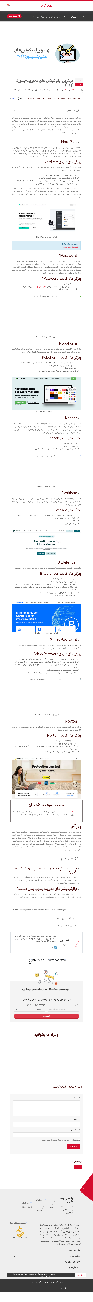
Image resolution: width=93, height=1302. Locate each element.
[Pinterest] (50, 1288)
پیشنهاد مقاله (13, 16)
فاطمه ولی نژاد (76, 90)
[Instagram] (35, 1288)
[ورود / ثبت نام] (16, 5)
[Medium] (65, 1288)
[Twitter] (46, 1288)
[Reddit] (54, 1288)
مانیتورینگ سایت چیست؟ (71, 247)
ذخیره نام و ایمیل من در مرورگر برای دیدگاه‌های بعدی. (60, 1140)
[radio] (77, 922)
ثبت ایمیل (46, 1016)
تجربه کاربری (41, 286)
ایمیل (77, 1004)
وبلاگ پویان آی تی (74, 17)
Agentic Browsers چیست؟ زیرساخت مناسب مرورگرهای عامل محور (35, 1274)
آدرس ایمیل (75, 1130)
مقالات (64, 17)
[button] (15, 110)
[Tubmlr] (61, 1288)
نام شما (77, 1119)
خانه (84, 17)
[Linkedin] (39, 1288)
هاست (65, 811)
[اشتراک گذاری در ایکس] (43, 960)
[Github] (27, 1288)
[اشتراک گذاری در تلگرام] (58, 960)
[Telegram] (31, 1288)
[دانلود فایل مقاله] (31, 960)
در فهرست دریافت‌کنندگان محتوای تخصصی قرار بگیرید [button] (47, 989)
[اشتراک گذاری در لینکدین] (33, 960)
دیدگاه (77, 1098)
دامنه (71, 811)
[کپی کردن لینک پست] (28, 960)
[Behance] (58, 1288)
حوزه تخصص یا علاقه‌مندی (36, 1004)
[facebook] (42, 1288)
